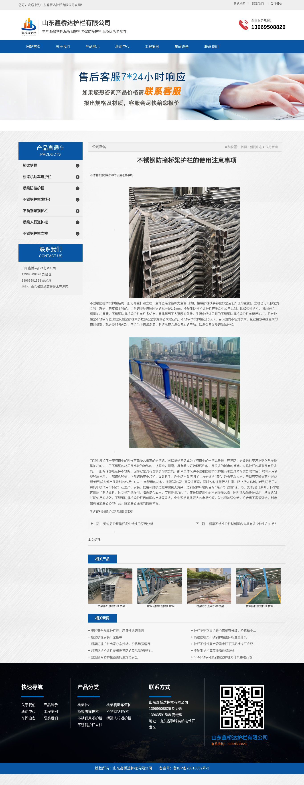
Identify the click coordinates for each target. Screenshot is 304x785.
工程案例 (152, 46)
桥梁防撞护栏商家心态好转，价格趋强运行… (122, 644)
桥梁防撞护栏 (33, 188)
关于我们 (63, 46)
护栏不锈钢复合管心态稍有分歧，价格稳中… (225, 630)
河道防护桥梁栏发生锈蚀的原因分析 (128, 524)
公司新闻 (271, 147)
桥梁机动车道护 (118, 705)
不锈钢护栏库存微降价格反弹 (214, 650)
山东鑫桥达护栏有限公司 (28, 26)
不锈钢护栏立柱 (35, 233)
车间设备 (181, 46)
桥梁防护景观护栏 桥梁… (113, 606)
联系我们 (258, 3)
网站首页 (33, 46)
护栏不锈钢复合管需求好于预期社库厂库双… (225, 644)
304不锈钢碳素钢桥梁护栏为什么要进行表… (224, 657)
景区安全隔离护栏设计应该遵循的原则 (117, 630)
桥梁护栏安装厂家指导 (106, 637)
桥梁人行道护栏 (35, 222)
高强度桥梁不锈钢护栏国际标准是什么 (220, 637)
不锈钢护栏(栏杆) (36, 199)
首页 (244, 147)
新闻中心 (122, 46)
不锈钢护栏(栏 (117, 711)
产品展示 (92, 46)
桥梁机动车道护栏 (37, 177)
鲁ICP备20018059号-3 (191, 768)
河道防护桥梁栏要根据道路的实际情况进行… (122, 650)
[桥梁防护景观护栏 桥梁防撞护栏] (110, 585)
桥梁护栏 (30, 165)
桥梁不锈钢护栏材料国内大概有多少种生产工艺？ (243, 524)
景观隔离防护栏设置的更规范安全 (114, 657)
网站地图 (239, 3)
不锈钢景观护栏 (35, 211)
